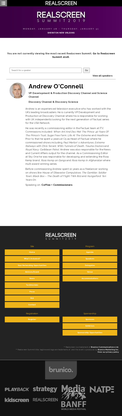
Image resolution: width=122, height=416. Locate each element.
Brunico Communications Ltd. (105, 347)
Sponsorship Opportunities (90, 333)
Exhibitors (90, 326)
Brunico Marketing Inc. (108, 350)
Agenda (89, 252)
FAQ (32, 298)
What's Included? (32, 259)
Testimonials (32, 285)
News (32, 278)
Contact (32, 305)
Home (32, 252)
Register (32, 319)
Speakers (90, 259)
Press (32, 292)
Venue (90, 272)
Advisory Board (32, 272)
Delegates (90, 265)
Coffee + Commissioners (56, 184)
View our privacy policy (108, 352)
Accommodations (90, 278)
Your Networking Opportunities (32, 265)
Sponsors (90, 319)
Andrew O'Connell (56, 86)
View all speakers (102, 75)
